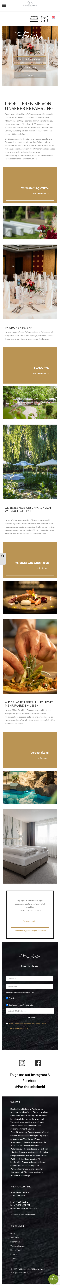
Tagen (13, 1258)
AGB (12, 1272)
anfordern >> (43, 568)
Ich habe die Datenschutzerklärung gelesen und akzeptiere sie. (27, 1023)
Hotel (12, 1233)
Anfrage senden (30, 921)
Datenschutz (21, 1272)
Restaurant (15, 1237)
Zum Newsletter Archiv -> (18, 1028)
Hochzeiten (30, 67)
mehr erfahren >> (41, 193)
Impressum (39, 1269)
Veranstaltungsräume (29, 59)
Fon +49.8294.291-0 (19, 1202)
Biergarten (15, 1242)
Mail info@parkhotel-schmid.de (23, 1208)
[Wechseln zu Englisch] (54, 17)
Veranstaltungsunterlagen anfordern (30, 930)
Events (30, 74)
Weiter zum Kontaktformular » (23, 1214)
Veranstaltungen (17, 1246)
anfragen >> (43, 758)
